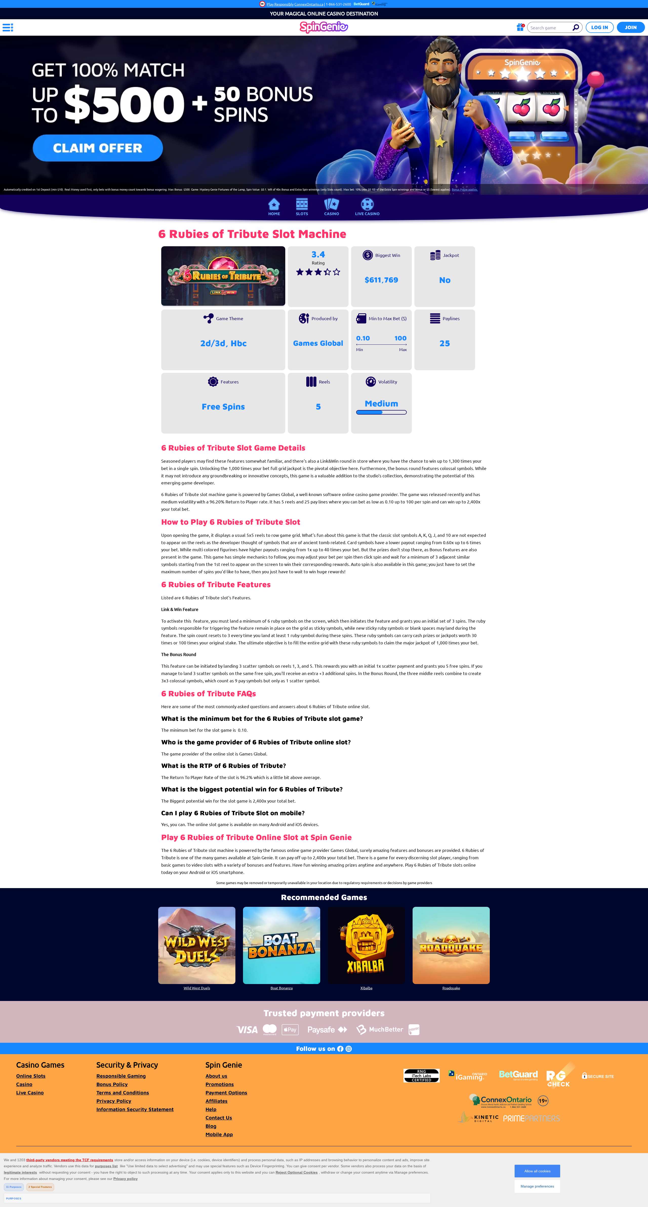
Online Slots (31, 1076)
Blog (211, 1126)
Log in (599, 27)
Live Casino (367, 213)
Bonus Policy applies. (465, 189)
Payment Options (226, 1092)
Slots (302, 213)
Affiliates (217, 1101)
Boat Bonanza (282, 988)
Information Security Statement (135, 1109)
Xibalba (366, 988)
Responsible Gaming (121, 1076)
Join (631, 27)
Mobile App (219, 1134)
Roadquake (451, 988)
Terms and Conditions (122, 1092)
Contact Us (219, 1117)
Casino (331, 213)
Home (274, 213)
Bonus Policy (112, 1084)
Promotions (220, 1084)
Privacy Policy (113, 1101)
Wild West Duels (197, 988)
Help (211, 1109)
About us (216, 1076)
